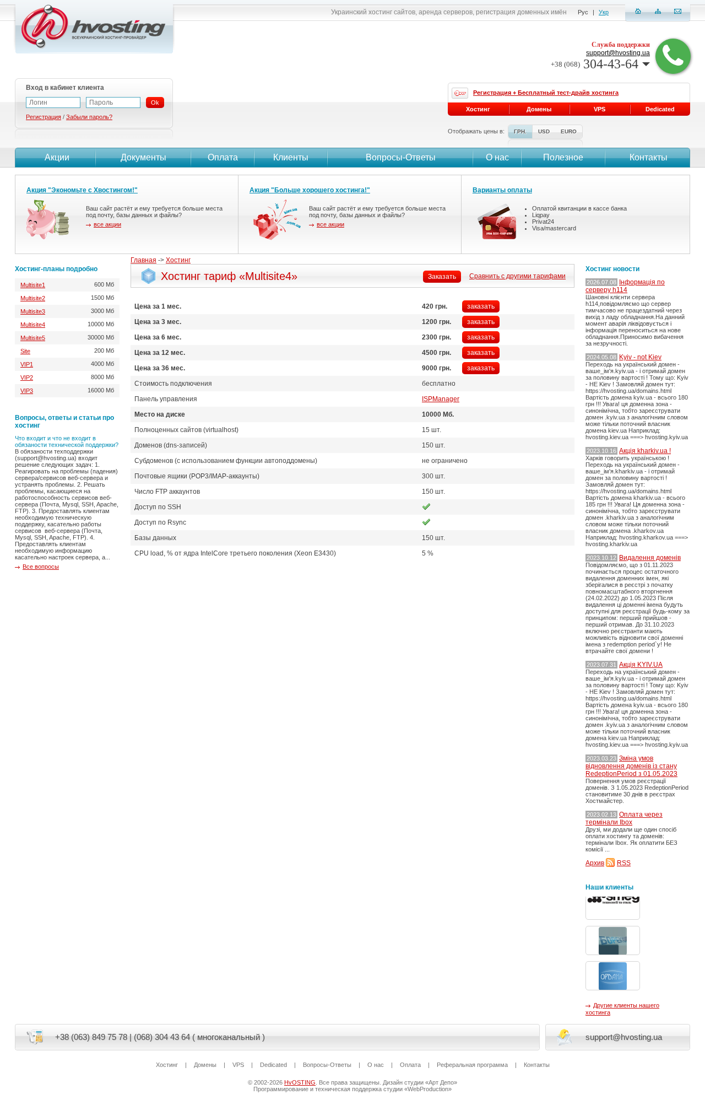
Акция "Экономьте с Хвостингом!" (82, 190)
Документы (143, 157)
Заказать (442, 277)
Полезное (563, 157)
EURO (569, 131)
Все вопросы (41, 566)
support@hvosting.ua (618, 53)
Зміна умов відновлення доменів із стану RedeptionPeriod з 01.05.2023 (631, 766)
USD (544, 131)
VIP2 (26, 377)
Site (25, 351)
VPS (599, 109)
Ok (155, 102)
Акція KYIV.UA (641, 664)
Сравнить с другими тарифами (517, 276)
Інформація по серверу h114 (625, 286)
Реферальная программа (472, 1064)
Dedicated (660, 109)
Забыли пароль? (89, 117)
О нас (497, 157)
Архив (594, 863)
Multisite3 (32, 311)
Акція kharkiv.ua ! (645, 451)
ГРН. (520, 131)
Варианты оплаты (502, 190)
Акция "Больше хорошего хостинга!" (310, 190)
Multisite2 (32, 298)
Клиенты (290, 157)
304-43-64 (594, 64)
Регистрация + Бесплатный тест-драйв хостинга (546, 92)
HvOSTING (300, 1082)
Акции (57, 157)
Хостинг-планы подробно (56, 269)
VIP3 (26, 390)
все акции (107, 224)
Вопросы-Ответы (401, 157)
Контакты (649, 157)
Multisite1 (32, 285)
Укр (604, 12)
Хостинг (178, 260)
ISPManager (440, 399)
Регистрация (43, 117)
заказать (481, 306)
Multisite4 (32, 324)
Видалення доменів (650, 558)
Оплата (223, 157)
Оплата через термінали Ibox (624, 818)
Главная (143, 260)
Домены (539, 109)
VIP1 (26, 364)
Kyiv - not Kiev (640, 357)
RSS (624, 863)
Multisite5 (32, 338)
